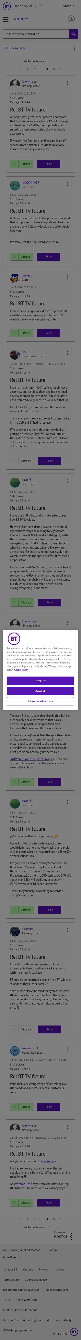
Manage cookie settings (40, 701)
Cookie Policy (21, 669)
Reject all (40, 691)
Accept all (40, 680)
